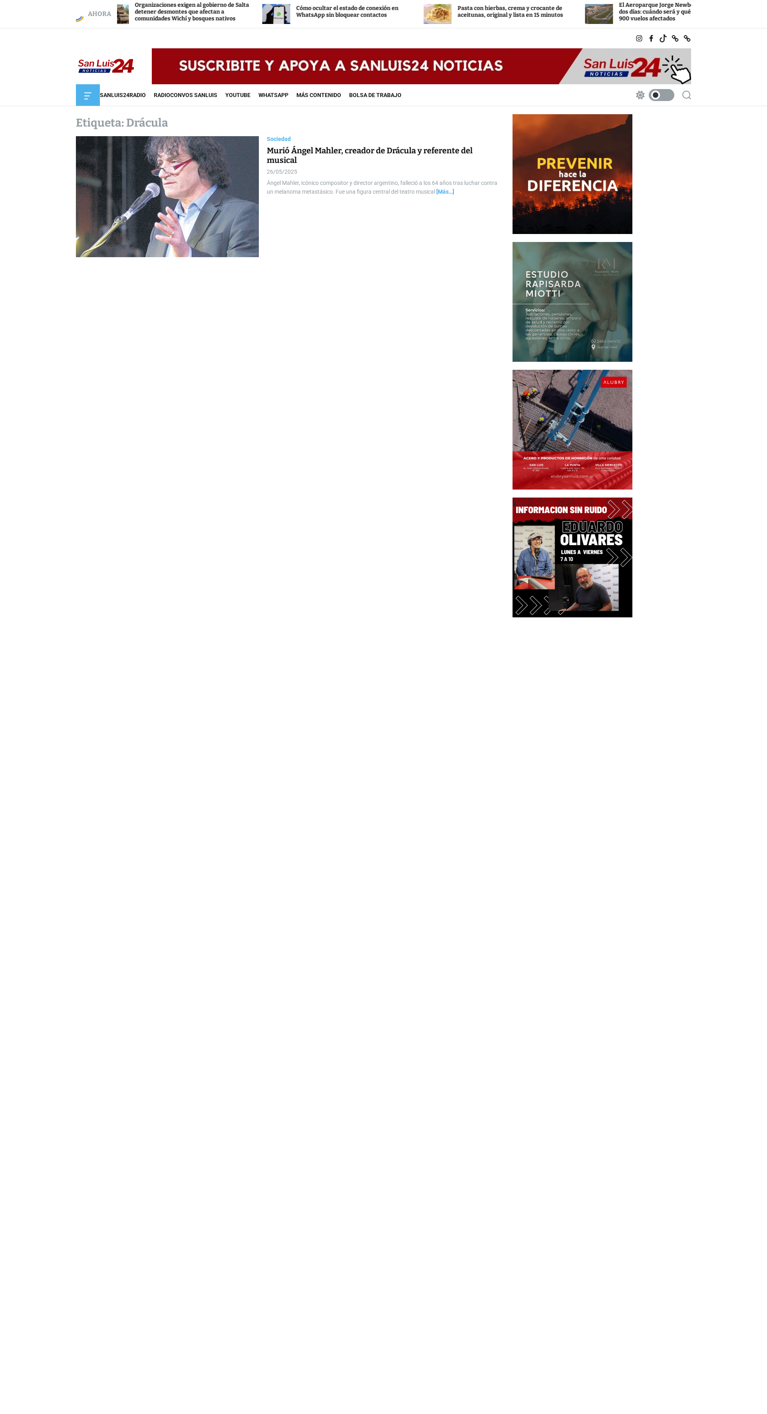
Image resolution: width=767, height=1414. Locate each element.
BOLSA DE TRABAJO (375, 95)
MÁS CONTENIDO (318, 95)
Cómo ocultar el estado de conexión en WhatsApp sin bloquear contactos (298, 11)
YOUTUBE (237, 95)
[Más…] (445, 192)
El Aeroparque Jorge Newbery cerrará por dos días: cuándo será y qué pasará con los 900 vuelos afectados (627, 12)
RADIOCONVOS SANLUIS (185, 95)
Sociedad (279, 139)
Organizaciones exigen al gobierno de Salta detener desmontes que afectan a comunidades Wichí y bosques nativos (143, 12)
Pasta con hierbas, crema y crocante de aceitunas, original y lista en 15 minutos (461, 11)
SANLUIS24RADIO (123, 95)
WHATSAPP (273, 95)
